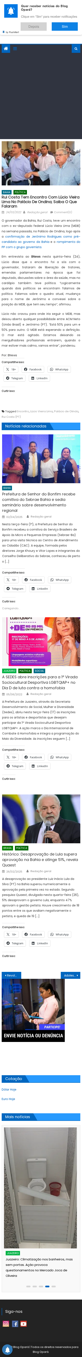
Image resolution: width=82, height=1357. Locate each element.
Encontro (23, 411)
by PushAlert (12, 29)
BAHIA (6, 192)
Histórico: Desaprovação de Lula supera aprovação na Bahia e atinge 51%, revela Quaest (40, 859)
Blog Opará (41, 1352)
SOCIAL (39, 671)
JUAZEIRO (9, 671)
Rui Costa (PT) (11, 417)
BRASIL (7, 848)
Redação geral (37, 212)
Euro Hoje (8, 1099)
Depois (46, 24)
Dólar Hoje (9, 1089)
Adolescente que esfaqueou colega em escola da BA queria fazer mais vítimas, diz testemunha (72, 975)
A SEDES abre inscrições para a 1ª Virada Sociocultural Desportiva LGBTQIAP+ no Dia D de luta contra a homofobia (40, 682)
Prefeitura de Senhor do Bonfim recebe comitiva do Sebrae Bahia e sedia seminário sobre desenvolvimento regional (38, 502)
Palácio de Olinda (66, 411)
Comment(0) (63, 212)
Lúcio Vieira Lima (41, 411)
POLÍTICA (20, 192)
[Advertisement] (41, 96)
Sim (69, 24)
